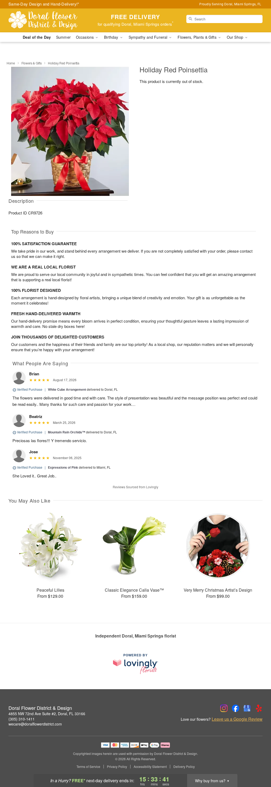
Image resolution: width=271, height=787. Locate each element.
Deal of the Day (37, 37)
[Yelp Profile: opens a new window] (259, 708)
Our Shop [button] (235, 37)
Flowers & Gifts (31, 63)
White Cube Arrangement (67, 389)
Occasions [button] (85, 37)
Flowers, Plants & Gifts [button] (197, 37)
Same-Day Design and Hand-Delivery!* (43, 4)
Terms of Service (88, 766)
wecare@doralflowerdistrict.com (35, 724)
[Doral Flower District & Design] (46, 20)
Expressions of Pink (63, 467)
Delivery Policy (184, 766)
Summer (63, 37)
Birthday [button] (111, 37)
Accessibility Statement (150, 766)
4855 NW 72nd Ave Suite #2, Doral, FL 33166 (46, 713)
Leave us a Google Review (237, 719)
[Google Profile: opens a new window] (247, 708)
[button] (257, 764)
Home (11, 63)
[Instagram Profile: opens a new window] (224, 708)
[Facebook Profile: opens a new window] (235, 708)
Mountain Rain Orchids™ (66, 432)
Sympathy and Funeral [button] (149, 37)
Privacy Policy (117, 766)
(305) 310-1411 (21, 719)
